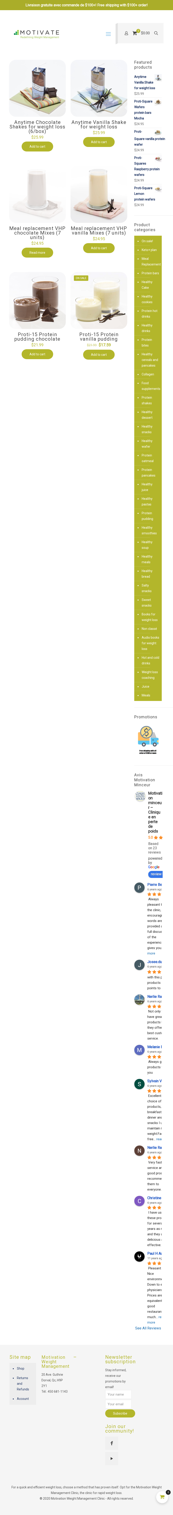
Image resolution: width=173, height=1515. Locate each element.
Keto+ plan (149, 250)
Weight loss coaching (150, 675)
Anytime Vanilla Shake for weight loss (98, 124)
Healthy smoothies (149, 530)
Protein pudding (147, 516)
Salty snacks (147, 588)
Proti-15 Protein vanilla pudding (99, 337)
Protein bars (150, 273)
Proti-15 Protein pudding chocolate (37, 337)
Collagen (148, 374)
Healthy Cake (147, 284)
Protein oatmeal (148, 458)
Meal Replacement (150, 261)
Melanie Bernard (160, 1047)
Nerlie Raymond (159, 1147)
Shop (20, 1368)
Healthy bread (147, 573)
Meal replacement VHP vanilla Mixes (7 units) (99, 231)
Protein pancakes (148, 472)
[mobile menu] (108, 34)
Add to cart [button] (37, 146)
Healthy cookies (147, 299)
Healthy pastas (147, 501)
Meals (146, 695)
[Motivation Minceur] (36, 34)
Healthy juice (147, 487)
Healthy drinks (147, 328)
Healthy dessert (147, 414)
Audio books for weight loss (150, 643)
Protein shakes (147, 400)
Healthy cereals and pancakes (150, 359)
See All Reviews (148, 1328)
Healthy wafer (147, 443)
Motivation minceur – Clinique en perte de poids (155, 812)
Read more (37, 252)
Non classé (149, 629)
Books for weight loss (150, 617)
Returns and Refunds (23, 1383)
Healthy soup (147, 544)
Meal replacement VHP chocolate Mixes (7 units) (37, 233)
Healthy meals (147, 559)
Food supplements (150, 386)
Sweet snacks (147, 602)
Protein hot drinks (149, 313)
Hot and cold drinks (150, 660)
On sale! (147, 241)
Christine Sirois (159, 1198)
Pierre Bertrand (159, 884)
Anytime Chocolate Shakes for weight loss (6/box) (37, 126)
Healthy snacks (147, 429)
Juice (145, 686)
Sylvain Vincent (159, 1081)
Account (23, 1399)
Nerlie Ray (155, 996)
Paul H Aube (157, 1253)
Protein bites (147, 342)
